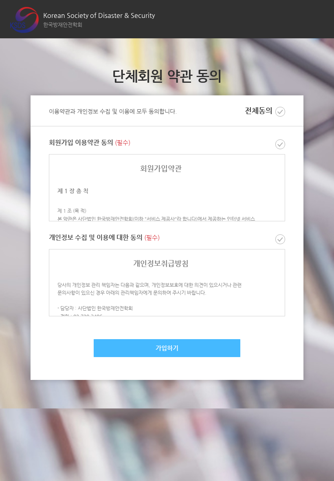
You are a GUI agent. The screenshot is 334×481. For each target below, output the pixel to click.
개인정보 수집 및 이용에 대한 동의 (104, 237)
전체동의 (258, 111)
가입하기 (167, 347)
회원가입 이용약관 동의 (89, 142)
